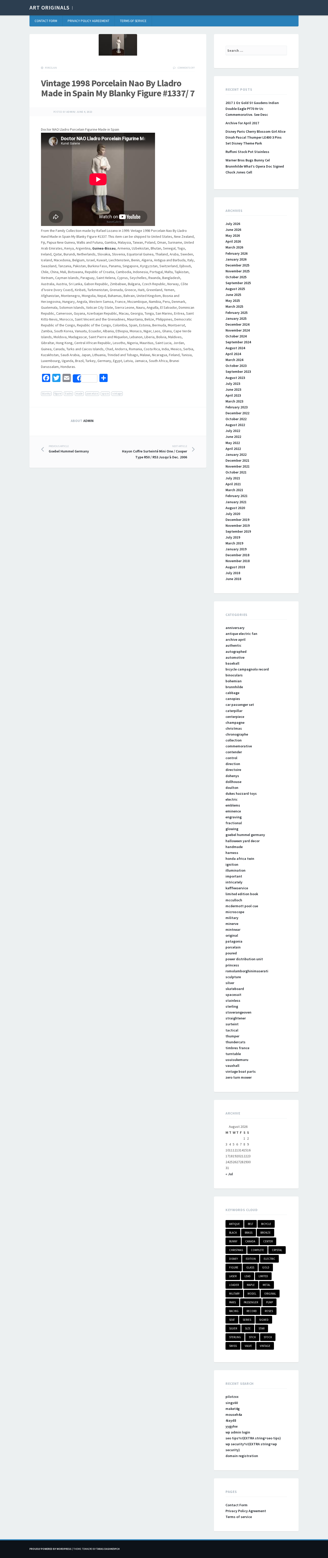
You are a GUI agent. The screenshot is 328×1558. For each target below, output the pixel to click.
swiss (233, 1346)
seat (232, 1320)
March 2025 (234, 306)
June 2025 (233, 294)
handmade (234, 846)
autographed (236, 651)
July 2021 (232, 478)
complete (257, 1250)
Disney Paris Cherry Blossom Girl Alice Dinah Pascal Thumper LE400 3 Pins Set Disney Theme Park (255, 137)
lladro (68, 393)
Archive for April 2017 (242, 123)
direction (232, 763)
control (231, 758)
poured (231, 953)
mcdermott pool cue (241, 906)
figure (57, 393)
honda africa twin (239, 858)
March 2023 (234, 401)
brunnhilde (234, 687)
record (252, 1311)
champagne (234, 722)
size (248, 1328)
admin (70, 112)
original (231, 935)
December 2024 (237, 324)
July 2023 (232, 383)
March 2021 (234, 490)
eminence (233, 811)
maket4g (232, 1408)
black (233, 1232)
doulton (231, 787)
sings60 (231, 1402)
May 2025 (232, 300)
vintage (117, 393)
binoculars (234, 675)
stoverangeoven (238, 1012)
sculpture (233, 977)
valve (248, 1346)
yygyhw (231, 1426)
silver (229, 983)
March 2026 (234, 247)
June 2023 (233, 389)
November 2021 (237, 466)
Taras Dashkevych (108, 1549)
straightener (235, 1018)
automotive (234, 657)
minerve (231, 923)
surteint (232, 1024)
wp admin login (237, 1432)
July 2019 (232, 537)
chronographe (236, 734)
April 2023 (233, 395)
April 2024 (233, 354)
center (268, 1241)
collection (233, 740)
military (231, 917)
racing (234, 1311)
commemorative (238, 746)
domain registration (241, 1455)
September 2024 (238, 342)
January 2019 (236, 549)
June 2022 (233, 436)
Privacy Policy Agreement (88, 21)
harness (231, 852)
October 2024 (236, 336)
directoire (233, 769)
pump (269, 1302)
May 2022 (232, 442)
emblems (232, 805)
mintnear (232, 929)
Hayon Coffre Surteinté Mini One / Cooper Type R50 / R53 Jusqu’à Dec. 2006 (154, 452)
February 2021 (236, 495)
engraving (233, 817)
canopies (232, 698)
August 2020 (235, 507)
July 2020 (232, 513)
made (79, 393)
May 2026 (232, 235)
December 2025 (237, 265)
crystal (277, 1250)
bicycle (266, 1224)
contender (233, 752)
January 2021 (236, 502)
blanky (46, 393)
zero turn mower (238, 1077)
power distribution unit (244, 959)
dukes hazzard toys (241, 793)
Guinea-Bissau (104, 248)
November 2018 (237, 561)
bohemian (233, 681)
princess (232, 965)
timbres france (237, 1048)
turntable (233, 1053)
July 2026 (232, 223)
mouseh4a (233, 1414)
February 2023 (236, 407)
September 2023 (238, 371)
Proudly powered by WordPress (50, 1549)
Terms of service (133, 21)
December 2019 (237, 519)
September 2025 (238, 283)
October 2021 (236, 472)
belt (250, 1224)
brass (248, 1232)
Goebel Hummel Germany (69, 449)
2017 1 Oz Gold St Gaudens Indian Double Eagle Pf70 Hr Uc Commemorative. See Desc (252, 108)
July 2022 (232, 430)
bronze (265, 1232)
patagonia (233, 941)
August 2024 (235, 348)
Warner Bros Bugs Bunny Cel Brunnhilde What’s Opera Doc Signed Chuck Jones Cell (254, 166)
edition (251, 1259)
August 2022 (235, 424)
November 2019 (237, 525)
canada (250, 1241)
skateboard (234, 988)
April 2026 (233, 241)
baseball (232, 663)
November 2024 (237, 330)
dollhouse (233, 781)
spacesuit (233, 994)
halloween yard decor (242, 841)
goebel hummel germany (245, 834)
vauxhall (232, 1065)
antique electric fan (241, 633)
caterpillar (233, 710)
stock (268, 1337)
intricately (233, 882)
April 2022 (233, 448)
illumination (235, 870)
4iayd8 (230, 1420)
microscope (234, 912)
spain (105, 393)
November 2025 (237, 271)
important (233, 876)
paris (232, 1302)
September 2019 (238, 531)
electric (231, 799)
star (261, 1328)
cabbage (232, 692)
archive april (235, 639)
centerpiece (234, 716)
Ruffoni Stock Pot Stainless (247, 151)
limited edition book (241, 894)
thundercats (235, 1042)
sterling (231, 1006)
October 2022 (236, 419)
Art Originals (49, 7)
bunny (233, 1241)
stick (252, 1337)
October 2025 (236, 277)
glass (250, 1267)
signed (264, 1320)
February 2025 (236, 312)
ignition (231, 864)
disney (233, 1259)
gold (265, 1267)
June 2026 (233, 229)
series (247, 1320)
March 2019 (234, 543)
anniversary (234, 627)
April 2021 (233, 484)
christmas (233, 728)
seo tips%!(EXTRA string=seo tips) (253, 1438)
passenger (251, 1302)
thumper (232, 1036)
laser (233, 1276)
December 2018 (237, 555)
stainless (232, 1000)
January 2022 (236, 454)
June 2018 (233, 578)
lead (247, 1276)
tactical (231, 1030)
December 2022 (237, 413)
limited (263, 1276)
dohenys (232, 775)
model (252, 1293)
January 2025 (236, 318)
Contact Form (46, 21)
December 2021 (237, 460)
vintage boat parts (240, 1071)
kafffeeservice (236, 888)
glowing (231, 829)
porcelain (51, 67)
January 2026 (236, 259)
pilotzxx (232, 1396)
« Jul (229, 1174)
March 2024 (234, 359)
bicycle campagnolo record (247, 669)
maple (251, 1285)
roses (269, 1311)
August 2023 (235, 377)
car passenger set (239, 704)
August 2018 (235, 567)
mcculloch (233, 900)
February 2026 (236, 253)
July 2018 (232, 573)
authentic (233, 645)
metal (266, 1285)
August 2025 (235, 288)
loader (234, 1285)
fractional (233, 823)
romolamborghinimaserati (246, 971)
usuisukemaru (236, 1059)
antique (234, 1224)
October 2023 (236, 365)
